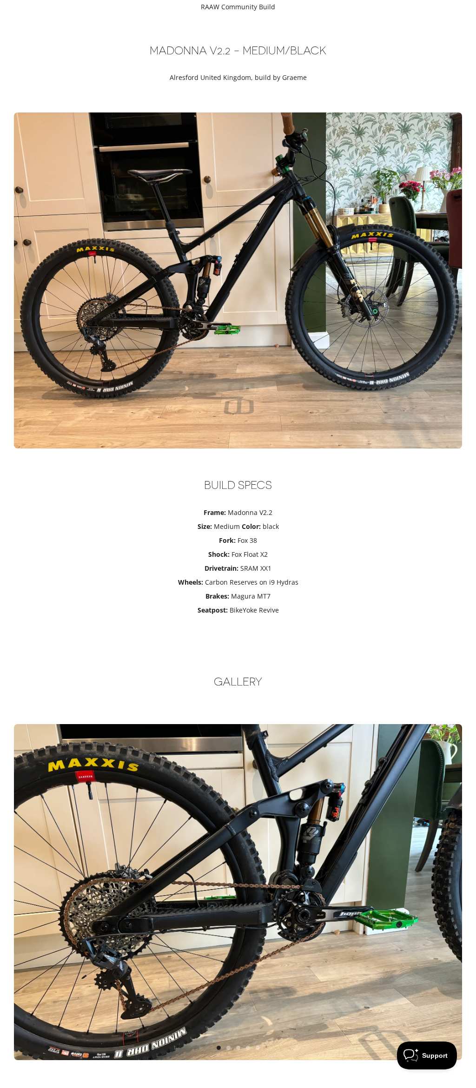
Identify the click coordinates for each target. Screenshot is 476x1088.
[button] (219, 1048)
